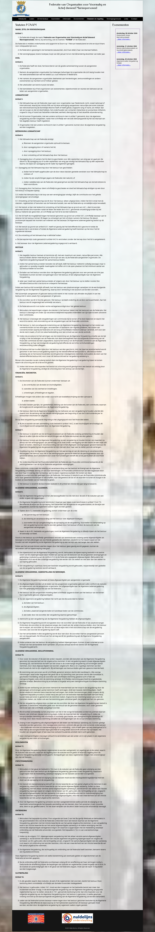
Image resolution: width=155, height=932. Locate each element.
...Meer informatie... (124, 39)
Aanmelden (55, 19)
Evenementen (79, 19)
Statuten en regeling (95, 19)
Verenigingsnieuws (114, 19)
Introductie (22, 19)
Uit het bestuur (42, 19)
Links (126, 19)
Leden (31, 19)
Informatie (67, 19)
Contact (134, 19)
